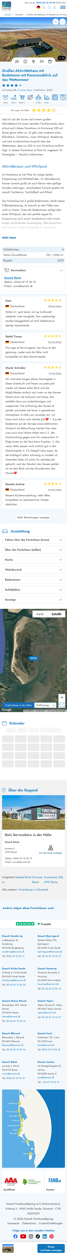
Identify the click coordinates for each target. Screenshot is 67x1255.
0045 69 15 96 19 (22, 858)
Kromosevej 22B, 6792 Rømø (54, 879)
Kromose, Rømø (25, 90)
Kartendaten (40, 711)
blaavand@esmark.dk (12, 1045)
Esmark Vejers (45, 1001)
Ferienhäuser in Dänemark (33, 890)
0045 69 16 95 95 (45, 2)
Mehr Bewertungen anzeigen (33, 517)
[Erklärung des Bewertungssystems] (33, 85)
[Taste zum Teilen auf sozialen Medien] (56, 22)
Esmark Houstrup (47, 968)
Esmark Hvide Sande (13, 968)
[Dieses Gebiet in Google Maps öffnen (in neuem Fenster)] (6, 710)
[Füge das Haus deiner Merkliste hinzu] (62, 22)
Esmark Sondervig (12, 936)
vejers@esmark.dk (47, 1012)
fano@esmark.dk (46, 1045)
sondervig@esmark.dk (13, 951)
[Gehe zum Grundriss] (25, 61)
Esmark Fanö (45, 1033)
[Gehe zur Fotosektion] (16, 61)
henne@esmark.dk (11, 1016)
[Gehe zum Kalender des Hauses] (50, 61)
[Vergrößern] (61, 697)
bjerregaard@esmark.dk (50, 951)
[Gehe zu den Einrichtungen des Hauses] (42, 61)
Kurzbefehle (29, 711)
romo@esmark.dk (21, 862)
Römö (28, 877)
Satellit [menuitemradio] (56, 614)
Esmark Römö (12, 278)
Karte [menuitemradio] (40, 614)
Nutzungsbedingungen (56, 711)
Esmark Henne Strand (14, 1001)
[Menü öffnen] (63, 7)
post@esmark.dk (46, 1077)
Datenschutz (29, 1223)
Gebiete (19, 877)
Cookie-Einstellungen (51, 1223)
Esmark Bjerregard (48, 936)
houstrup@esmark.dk (48, 984)
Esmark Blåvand (11, 1033)
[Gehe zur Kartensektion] (33, 61)
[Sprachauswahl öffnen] (38, 7)
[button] (33, 658)
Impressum (13, 1223)
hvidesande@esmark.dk (14, 980)
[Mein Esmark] (54, 7)
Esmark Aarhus (46, 1062)
